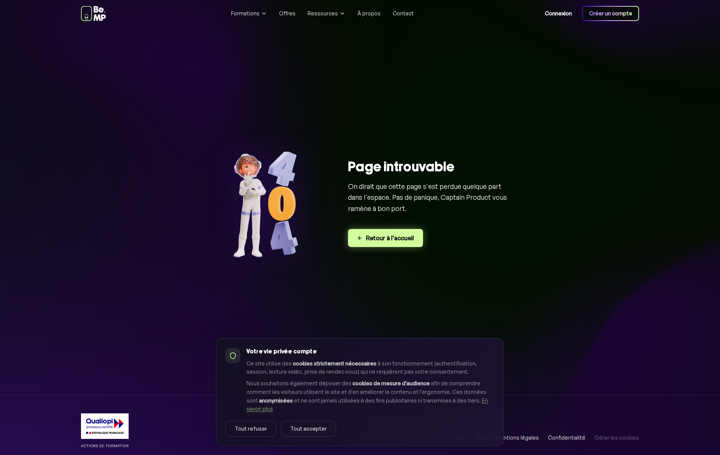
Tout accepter (308, 428)
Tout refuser (251, 428)
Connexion (558, 13)
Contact (403, 13)
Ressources (323, 13)
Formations (245, 13)
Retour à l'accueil (390, 238)
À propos (369, 13)
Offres (287, 13)
